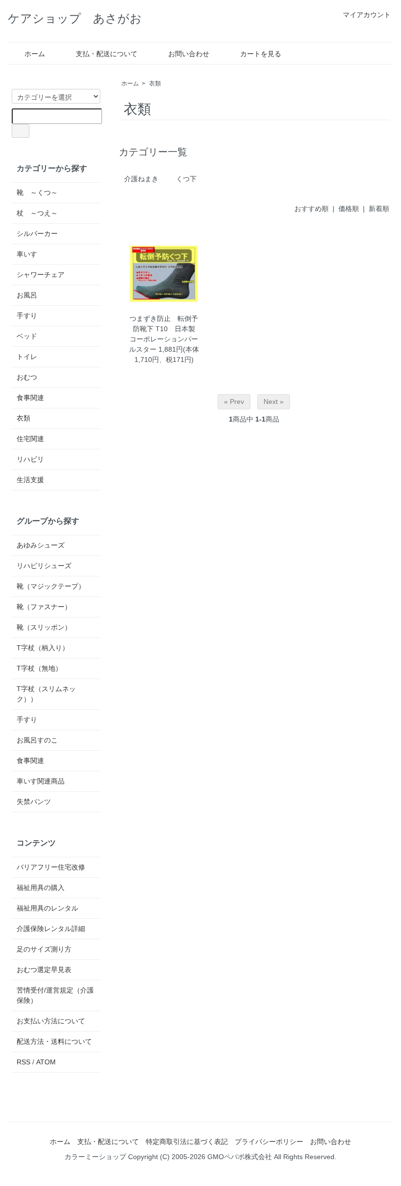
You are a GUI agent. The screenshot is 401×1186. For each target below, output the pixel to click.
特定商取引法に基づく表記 (187, 1141)
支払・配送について (106, 54)
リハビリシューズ (44, 566)
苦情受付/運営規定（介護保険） (55, 995)
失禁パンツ (34, 801)
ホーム (34, 54)
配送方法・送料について (54, 1041)
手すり (27, 315)
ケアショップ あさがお (75, 18)
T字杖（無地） (39, 668)
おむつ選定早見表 (44, 970)
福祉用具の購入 (41, 887)
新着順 (379, 208)
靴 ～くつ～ (37, 192)
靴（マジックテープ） (51, 586)
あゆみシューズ (41, 545)
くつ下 (186, 179)
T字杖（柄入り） (43, 648)
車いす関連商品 (41, 781)
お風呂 (27, 295)
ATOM (46, 1062)
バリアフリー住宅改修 (51, 867)
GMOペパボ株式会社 (239, 1157)
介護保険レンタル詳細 (51, 928)
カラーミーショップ (95, 1157)
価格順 (348, 208)
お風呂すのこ (37, 740)
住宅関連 (30, 439)
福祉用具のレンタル (47, 908)
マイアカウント (367, 15)
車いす (27, 254)
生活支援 (30, 480)
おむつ (27, 377)
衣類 (155, 83)
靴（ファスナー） (44, 607)
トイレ (27, 356)
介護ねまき (141, 179)
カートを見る (260, 54)
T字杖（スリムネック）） (46, 694)
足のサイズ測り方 (44, 949)
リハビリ (30, 459)
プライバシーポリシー (269, 1141)
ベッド (27, 336)
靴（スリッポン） (44, 627)
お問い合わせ (188, 54)
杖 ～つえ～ (37, 213)
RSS (23, 1062)
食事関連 (30, 398)
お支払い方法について (51, 1021)
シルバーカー (37, 233)
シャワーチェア (41, 274)
